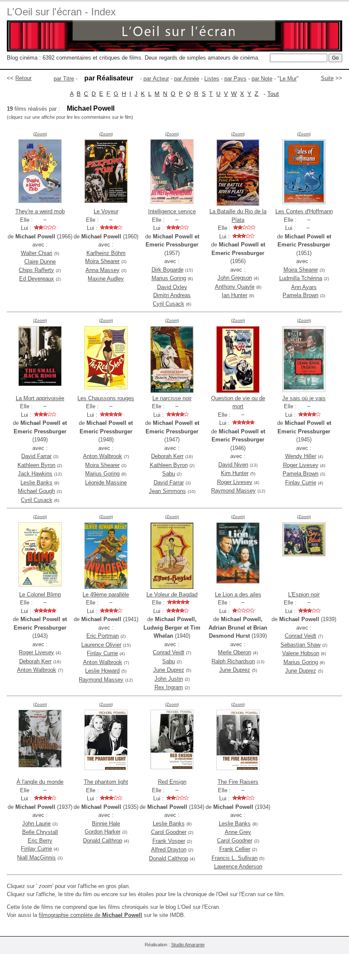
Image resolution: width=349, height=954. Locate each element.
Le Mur (288, 78)
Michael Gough (36, 491)
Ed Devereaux (36, 278)
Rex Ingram (168, 687)
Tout (273, 93)
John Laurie (36, 823)
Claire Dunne (40, 261)
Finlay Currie (300, 482)
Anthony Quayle (235, 287)
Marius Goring (169, 278)
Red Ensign (172, 782)
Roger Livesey (234, 482)
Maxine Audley (106, 278)
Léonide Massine (106, 482)
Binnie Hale (106, 823)
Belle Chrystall (40, 832)
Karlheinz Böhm (106, 253)
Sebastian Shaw (300, 645)
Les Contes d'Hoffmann (304, 211)
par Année (186, 78)
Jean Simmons (167, 491)
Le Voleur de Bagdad (171, 594)
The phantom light (106, 782)
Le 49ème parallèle (106, 594)
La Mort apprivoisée (40, 398)
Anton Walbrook (102, 456)
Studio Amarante (188, 944)
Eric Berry (40, 840)
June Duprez (168, 670)
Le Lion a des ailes (238, 594)
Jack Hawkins (35, 473)
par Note (262, 78)
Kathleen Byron (36, 465)
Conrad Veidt (168, 652)
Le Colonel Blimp (40, 594)
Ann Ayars (304, 287)
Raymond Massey (233, 490)
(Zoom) (40, 134)
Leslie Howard (102, 671)
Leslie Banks (36, 482)
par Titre (64, 78)
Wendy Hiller (300, 456)
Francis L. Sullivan (234, 858)
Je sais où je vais (304, 398)
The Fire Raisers (237, 782)
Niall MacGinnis (36, 857)
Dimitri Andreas (172, 295)
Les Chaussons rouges (105, 398)
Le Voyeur (106, 211)
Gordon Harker (102, 831)
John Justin (168, 679)
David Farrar (36, 456)
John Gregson (234, 278)
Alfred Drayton (168, 849)
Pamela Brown (300, 295)
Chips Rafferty (36, 270)
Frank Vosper (168, 841)
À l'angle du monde (40, 782)
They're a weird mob (40, 211)
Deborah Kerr (167, 456)
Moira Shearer (102, 261)
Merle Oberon (234, 652)
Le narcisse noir (172, 398)
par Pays (235, 78)
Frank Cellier (234, 849)
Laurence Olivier (101, 645)
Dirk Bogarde (167, 269)
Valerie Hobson (300, 653)
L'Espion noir (304, 594)
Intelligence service (172, 211)
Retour (23, 78)
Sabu (168, 473)
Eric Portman (102, 636)
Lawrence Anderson (238, 866)
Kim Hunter (235, 473)
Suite (327, 78)
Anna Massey (103, 270)
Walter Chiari (36, 253)
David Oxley (172, 287)
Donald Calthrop (102, 840)
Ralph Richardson (233, 661)
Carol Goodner (168, 832)
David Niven (233, 464)
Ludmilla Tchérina (300, 278)
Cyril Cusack (168, 304)
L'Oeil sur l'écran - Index (61, 11)
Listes (211, 78)
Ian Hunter (234, 295)
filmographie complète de (90, 915)
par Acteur (156, 78)
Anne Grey (238, 832)
